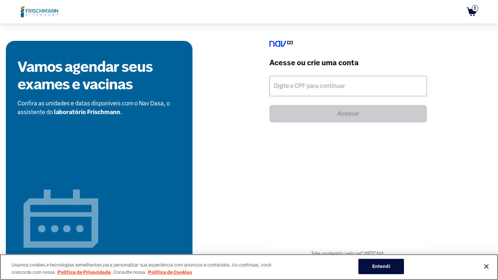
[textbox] (348, 86)
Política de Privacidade (84, 272)
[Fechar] (486, 266)
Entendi (381, 266)
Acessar (348, 113)
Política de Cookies (170, 272)
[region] (249, 267)
